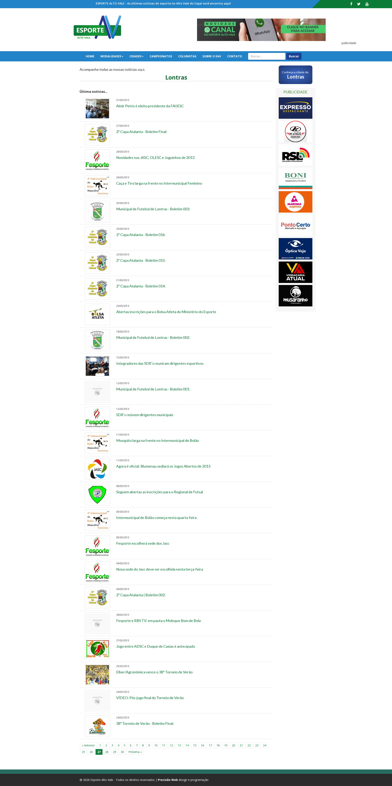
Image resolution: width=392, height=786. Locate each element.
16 (202, 745)
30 (122, 752)
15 (194, 745)
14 (187, 745)
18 (218, 745)
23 (256, 745)
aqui (141, 69)
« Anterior (88, 745)
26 (91, 752)
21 (241, 745)
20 (233, 745)
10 (156, 745)
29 (114, 752)
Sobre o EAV (212, 56)
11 (163, 745)
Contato (234, 56)
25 (83, 752)
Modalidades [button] (110, 56)
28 (106, 752)
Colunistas (187, 56)
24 (264, 745)
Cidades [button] (135, 56)
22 (249, 745)
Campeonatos (161, 56)
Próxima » (135, 752)
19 (225, 745)
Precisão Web (168, 780)
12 (171, 745)
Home (90, 56)
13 (179, 745)
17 (210, 745)
